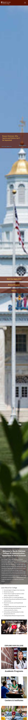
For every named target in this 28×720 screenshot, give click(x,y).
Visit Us (14, 291)
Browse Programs (14, 285)
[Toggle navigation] (25, 2)
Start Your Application (14, 279)
